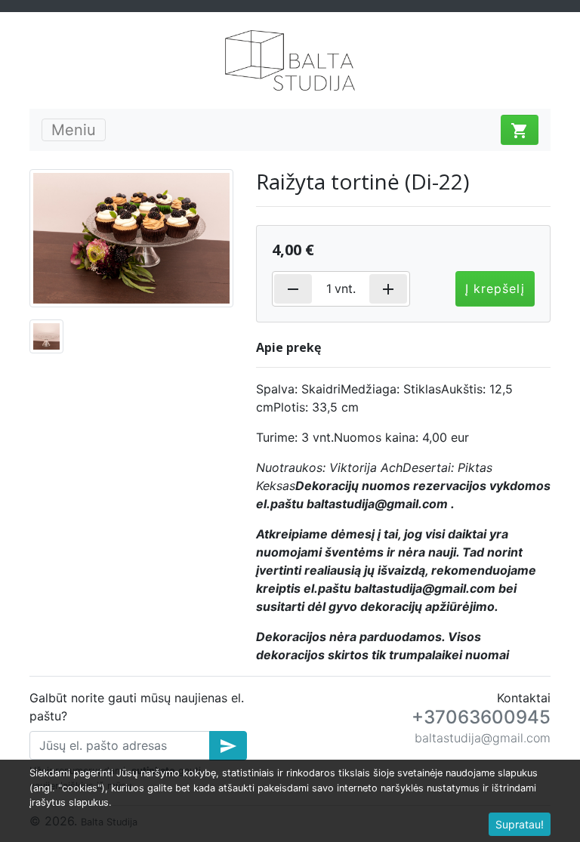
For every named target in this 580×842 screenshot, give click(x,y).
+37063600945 (481, 717)
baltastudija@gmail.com (483, 737)
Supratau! (519, 824)
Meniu (73, 130)
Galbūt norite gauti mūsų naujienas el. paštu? (136, 706)
